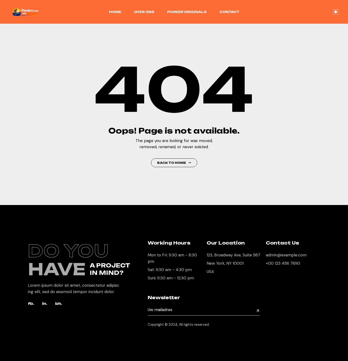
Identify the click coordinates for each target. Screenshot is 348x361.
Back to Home (171, 163)
